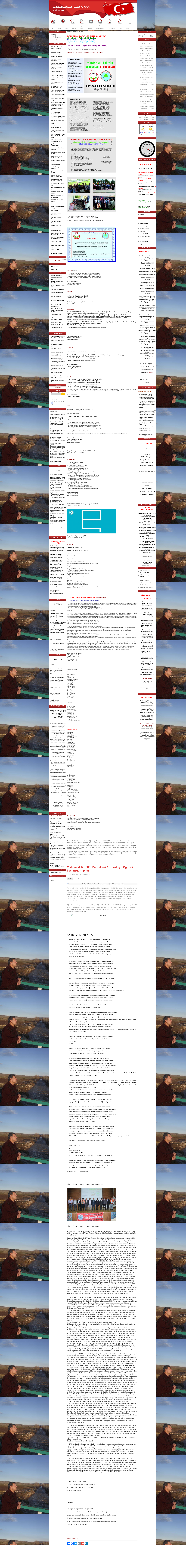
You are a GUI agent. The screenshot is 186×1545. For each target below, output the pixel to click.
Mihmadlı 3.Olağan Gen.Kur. (146, 77)
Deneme (59, 28)
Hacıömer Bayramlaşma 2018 (146, 48)
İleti (100, 26)
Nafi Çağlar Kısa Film (56, 314)
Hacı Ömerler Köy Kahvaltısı (146, 70)
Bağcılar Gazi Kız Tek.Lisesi (57, 317)
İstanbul (51, 571)
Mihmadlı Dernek (100, 28)
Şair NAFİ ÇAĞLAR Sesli (56, 327)
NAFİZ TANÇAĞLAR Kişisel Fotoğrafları (57, 99)
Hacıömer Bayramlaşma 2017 (146, 60)
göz (54, 747)
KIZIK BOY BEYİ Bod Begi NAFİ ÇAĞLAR (57, 234)
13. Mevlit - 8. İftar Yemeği (146, 43)
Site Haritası (58, 387)
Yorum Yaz (75, 1538)
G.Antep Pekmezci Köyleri (56, 375)
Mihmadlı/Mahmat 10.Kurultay (147, 67)
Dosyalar (82, 26)
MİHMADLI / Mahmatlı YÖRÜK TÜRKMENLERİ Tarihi (58, 117)
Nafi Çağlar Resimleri (55, 164)
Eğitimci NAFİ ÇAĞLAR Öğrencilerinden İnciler (145, 571)
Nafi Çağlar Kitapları (144, 238)
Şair (52, 28)
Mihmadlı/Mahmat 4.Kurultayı (147, 106)
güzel (54, 760)
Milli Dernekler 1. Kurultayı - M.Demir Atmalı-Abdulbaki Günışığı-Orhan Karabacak (57, 291)
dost (57, 753)
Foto (91, 26)
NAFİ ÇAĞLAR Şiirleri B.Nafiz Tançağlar (58, 168)
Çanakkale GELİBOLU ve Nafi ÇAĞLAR (58, 153)
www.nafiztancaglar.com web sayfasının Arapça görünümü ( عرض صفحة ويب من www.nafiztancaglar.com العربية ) (58, 353)
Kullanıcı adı (52, 34)
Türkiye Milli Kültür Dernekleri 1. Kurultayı (58, 286)
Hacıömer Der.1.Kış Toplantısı (146, 101)
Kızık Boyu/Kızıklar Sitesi (56, 372)
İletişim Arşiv (142, 244)
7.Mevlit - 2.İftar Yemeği (145, 91)
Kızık (121, 28)
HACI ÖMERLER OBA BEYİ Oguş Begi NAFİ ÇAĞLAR (57, 246)
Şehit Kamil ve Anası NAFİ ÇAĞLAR (57, 172)
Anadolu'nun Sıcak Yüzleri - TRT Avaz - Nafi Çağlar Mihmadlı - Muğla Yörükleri (57, 296)
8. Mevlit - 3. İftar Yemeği (146, 87)
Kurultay (89, 28)
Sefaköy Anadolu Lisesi (56, 322)
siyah (151, 189)
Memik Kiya (142, 231)
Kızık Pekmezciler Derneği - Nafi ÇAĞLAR (58, 188)
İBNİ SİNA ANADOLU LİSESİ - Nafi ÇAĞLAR (146, 584)
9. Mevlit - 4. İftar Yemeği (146, 82)
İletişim (109, 26)
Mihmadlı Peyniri (55, 266)
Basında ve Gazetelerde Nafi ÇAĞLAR (57, 192)
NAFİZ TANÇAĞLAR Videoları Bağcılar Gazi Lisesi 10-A (58, 91)
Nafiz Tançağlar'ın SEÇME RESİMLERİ (57, 83)
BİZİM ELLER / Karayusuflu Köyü (57, 381)
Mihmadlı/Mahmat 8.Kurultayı (147, 79)
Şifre (54, 35)
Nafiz (129, 23)
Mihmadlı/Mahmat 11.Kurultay (147, 58)
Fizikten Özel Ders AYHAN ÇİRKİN (56, 345)
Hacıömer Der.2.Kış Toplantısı (146, 96)
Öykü (66, 28)
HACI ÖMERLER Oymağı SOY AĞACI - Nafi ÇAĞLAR (58, 127)
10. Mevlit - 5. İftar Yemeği (146, 72)
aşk (54, 625)
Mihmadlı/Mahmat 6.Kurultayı (147, 89)
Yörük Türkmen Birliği (56, 225)
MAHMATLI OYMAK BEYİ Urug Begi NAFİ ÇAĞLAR (57, 242)
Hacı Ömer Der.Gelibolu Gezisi (147, 94)
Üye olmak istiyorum (58, 40)
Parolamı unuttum (58, 39)
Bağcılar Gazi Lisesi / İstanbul (146, 587)
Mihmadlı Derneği (143, 226)
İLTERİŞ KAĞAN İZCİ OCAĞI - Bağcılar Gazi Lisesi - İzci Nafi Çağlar (58, 122)
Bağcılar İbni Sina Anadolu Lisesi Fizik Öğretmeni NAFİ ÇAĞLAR (57, 310)
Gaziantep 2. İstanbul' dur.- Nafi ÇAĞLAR (58, 161)
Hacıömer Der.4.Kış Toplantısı (146, 55)
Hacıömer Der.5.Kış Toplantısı (146, 46)
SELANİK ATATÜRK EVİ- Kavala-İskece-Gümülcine (57, 113)
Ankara (61, 593)
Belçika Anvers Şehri (144, 223)
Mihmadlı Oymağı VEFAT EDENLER (56, 68)
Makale (74, 28)
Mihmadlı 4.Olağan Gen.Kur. (146, 53)
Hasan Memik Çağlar (55, 329)
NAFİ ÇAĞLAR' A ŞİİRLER (57, 75)
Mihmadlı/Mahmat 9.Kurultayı (147, 74)
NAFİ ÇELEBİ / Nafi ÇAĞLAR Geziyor (58, 79)
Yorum (72, 26)
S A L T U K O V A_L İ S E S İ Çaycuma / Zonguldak (146, 579)
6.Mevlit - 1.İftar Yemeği (145, 99)
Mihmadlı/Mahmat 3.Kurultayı (147, 108)
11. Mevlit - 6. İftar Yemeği (146, 62)
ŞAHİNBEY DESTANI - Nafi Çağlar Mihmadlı (57, 145)
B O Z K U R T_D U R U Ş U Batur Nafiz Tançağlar (57, 51)
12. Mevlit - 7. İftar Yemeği (146, 50)
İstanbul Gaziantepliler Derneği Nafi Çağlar (58, 207)
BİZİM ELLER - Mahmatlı (57, 324)
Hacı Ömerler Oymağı (144, 228)
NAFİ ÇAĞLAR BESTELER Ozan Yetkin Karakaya (57, 301)
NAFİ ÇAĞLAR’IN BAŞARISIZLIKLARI (56, 250)
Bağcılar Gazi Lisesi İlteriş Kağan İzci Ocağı (56, 305)
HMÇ (127, 28)
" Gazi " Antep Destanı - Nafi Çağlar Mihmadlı (57, 131)
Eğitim (81, 28)
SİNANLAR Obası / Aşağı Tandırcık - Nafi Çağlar (56, 47)
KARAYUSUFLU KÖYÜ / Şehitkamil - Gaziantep (56, 157)
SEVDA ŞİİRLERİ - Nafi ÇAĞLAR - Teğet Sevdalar (56, 87)
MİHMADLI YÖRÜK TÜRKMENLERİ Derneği (56, 56)
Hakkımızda (63, 26)
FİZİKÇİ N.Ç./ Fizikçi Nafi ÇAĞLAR (145, 575)
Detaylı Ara (58, 261)
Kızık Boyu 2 (54, 228)
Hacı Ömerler (112, 28)
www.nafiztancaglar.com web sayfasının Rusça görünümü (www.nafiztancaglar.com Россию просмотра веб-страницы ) (58, 360)
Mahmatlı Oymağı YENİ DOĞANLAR (56, 72)
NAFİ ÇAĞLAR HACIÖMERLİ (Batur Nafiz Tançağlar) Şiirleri (58, 337)
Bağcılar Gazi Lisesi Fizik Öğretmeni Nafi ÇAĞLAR (56, 276)
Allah (51, 826)
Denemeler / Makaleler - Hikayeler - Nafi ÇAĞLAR (56, 176)
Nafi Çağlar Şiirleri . (144, 233)
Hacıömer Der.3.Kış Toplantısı (146, 65)
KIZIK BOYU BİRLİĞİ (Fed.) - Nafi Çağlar (58, 149)
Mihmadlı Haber (120, 26)
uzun (147, 602)
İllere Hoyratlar (54, 203)
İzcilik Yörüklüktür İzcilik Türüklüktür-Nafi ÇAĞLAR (57, 180)
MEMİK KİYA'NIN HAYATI (57, 253)
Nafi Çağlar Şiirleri (144, 241)
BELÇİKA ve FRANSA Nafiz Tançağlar (57, 200)
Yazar (129, 26)
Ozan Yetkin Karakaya (56, 348)
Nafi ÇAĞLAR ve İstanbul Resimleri (56, 109)
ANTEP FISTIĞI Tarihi (56, 230)
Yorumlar (69, 1538)
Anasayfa (53, 26)
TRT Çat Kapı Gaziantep (56, 319)
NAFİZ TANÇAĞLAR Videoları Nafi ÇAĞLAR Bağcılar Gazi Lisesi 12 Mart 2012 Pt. (58, 104)
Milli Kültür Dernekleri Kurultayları (56, 60)
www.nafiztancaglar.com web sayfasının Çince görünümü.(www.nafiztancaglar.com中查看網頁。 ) (58, 367)
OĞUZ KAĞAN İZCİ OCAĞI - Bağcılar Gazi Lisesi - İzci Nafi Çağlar (58, 136)
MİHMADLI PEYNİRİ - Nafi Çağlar (57, 184)
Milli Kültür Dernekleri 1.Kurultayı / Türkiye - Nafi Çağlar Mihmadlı (57, 281)
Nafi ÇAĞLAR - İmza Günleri (146, 220)
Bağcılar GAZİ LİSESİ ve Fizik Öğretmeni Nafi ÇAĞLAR (58, 140)
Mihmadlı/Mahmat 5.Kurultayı (147, 103)
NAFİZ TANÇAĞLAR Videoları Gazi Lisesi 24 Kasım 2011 (58, 95)
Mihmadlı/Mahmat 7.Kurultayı (147, 84)
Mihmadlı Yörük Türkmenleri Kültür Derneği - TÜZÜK (57, 64)
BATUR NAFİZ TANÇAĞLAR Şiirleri (57, 341)
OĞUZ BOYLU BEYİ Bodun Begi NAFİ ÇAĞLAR (57, 238)
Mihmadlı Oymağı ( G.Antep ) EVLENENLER (57, 196)
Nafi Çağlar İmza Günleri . (145, 236)
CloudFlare (142, 214)
